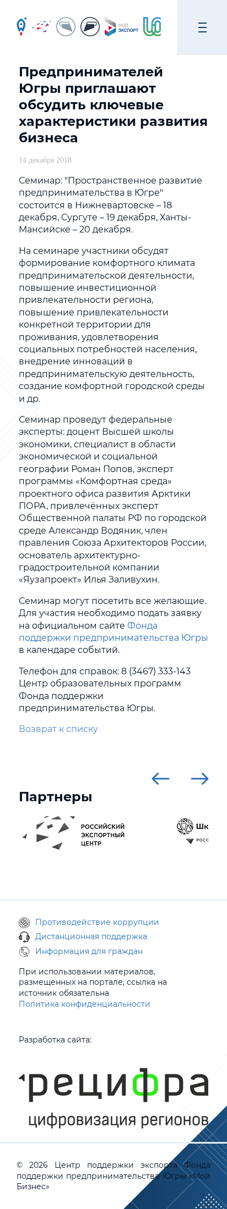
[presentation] (160, 778)
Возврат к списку (58, 729)
